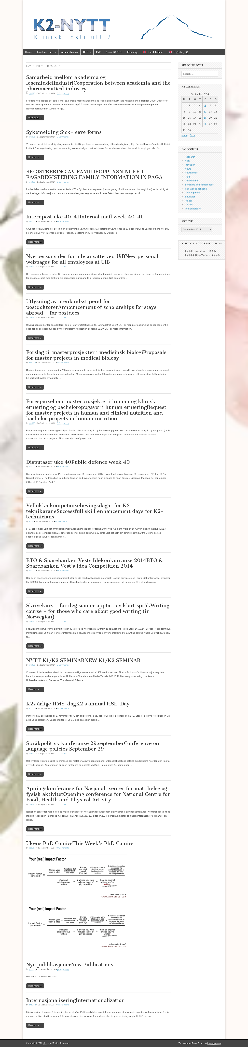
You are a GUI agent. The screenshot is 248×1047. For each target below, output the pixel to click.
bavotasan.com (214, 1043)
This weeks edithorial (196, 188)
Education (190, 196)
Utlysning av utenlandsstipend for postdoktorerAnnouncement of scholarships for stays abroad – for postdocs (91, 307)
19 (205, 117)
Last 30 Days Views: (196, 251)
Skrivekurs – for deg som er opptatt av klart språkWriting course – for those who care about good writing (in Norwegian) (97, 611)
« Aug (185, 135)
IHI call (188, 200)
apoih (31, 521)
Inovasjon (190, 164)
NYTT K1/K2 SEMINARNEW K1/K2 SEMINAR (83, 660)
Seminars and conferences (199, 184)
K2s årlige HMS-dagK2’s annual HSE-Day (78, 704)
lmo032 (32, 362)
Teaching (132, 52)
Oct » (192, 135)
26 (205, 124)
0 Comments (62, 93)
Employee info (45, 52)
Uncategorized (192, 192)
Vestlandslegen (193, 208)
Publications (191, 180)
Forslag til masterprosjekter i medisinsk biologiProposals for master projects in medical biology (96, 355)
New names (191, 172)
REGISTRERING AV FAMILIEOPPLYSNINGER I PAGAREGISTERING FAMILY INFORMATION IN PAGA (94, 174)
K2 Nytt (46, 1043)
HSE (85, 52)
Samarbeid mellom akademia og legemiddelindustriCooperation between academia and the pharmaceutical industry (98, 83)
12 (205, 111)
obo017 (32, 847)
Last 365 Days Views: (197, 255)
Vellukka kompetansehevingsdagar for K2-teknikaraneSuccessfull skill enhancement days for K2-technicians (94, 511)
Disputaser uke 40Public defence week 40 (78, 462)
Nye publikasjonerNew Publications (69, 965)
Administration (69, 52)
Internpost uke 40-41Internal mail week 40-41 (84, 217)
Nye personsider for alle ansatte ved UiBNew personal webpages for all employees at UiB (92, 259)
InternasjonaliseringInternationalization (75, 1000)
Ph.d (187, 176)
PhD (98, 52)
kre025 (32, 93)
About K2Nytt (114, 52)
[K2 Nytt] (124, 22)
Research (190, 156)
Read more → (35, 117)
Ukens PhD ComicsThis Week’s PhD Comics (79, 843)
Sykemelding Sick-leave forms (64, 132)
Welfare (189, 204)
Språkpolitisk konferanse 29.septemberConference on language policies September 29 (92, 746)
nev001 (32, 221)
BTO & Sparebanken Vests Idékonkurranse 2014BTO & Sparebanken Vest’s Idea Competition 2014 (94, 563)
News (188, 168)
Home (28, 52)
